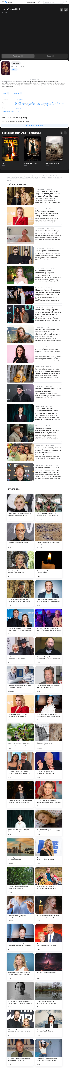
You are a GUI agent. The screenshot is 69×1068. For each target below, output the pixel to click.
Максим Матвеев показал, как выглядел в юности (48, 390)
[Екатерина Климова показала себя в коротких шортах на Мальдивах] (48, 1052)
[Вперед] (65, 132)
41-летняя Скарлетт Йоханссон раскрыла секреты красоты (44, 272)
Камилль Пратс (31, 103)
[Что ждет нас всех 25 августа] (48, 966)
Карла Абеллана (20, 103)
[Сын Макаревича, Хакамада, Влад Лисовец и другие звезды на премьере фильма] (20, 794)
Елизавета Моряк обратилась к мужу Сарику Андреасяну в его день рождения (48, 450)
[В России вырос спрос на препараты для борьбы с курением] (20, 909)
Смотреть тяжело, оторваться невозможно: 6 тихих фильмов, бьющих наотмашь (47, 430)
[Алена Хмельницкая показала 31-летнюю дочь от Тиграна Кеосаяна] (20, 995)
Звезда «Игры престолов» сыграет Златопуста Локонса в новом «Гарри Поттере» (48, 193)
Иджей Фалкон (42, 103)
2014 (12, 66)
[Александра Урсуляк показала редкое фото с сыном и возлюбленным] (48, 1023)
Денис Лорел (51, 103)
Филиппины (18, 108)
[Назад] (61, 132)
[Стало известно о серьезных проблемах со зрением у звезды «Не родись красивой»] (48, 794)
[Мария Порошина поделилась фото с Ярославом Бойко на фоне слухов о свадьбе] (48, 622)
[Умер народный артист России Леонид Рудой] (48, 564)
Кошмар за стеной (30, 163)
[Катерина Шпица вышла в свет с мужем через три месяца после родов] (48, 708)
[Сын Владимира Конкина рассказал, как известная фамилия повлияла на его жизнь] (48, 765)
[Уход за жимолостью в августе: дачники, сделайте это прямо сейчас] (20, 737)
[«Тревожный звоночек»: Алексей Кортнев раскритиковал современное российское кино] (20, 1052)
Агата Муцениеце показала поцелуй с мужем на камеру (47, 252)
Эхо (3, 163)
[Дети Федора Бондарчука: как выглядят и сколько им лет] (20, 536)
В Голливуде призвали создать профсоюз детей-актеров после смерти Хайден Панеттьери (46, 213)
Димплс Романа (23, 105)
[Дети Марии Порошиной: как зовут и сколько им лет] (20, 564)
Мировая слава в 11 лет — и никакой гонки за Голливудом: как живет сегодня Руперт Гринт (48, 470)
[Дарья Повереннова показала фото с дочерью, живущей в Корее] (20, 823)
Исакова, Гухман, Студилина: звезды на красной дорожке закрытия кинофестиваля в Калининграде (47, 292)
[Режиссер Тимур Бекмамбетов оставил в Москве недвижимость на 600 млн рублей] (48, 650)
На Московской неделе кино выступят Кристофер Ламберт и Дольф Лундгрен (47, 332)
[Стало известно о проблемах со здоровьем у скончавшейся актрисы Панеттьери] (20, 507)
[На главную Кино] (9, 2)
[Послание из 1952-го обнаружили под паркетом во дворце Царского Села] (48, 536)
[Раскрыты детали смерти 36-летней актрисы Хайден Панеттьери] (20, 708)
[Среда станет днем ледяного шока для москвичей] (20, 880)
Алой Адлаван (19, 100)
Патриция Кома (50, 105)
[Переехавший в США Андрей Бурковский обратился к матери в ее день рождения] (48, 593)
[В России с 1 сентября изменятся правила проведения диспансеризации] (20, 679)
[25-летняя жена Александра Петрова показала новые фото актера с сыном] (20, 765)
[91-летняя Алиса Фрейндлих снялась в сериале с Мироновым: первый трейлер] (20, 593)
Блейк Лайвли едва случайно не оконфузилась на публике (47, 370)
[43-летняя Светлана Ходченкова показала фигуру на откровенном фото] (48, 909)
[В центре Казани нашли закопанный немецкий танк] (48, 737)
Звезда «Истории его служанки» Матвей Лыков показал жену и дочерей (46, 410)
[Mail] (6, 2)
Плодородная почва (53, 163)
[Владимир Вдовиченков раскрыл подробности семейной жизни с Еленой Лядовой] (20, 622)
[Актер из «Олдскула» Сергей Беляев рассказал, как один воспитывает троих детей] (48, 880)
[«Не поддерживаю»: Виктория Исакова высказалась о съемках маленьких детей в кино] (20, 937)
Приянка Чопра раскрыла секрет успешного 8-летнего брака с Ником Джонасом (48, 312)
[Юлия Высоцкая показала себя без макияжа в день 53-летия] (20, 966)
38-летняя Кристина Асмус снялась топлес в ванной (47, 232)
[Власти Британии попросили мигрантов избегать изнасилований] (20, 851)
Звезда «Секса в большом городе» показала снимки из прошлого (47, 351)
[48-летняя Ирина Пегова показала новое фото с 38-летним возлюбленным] (20, 1023)
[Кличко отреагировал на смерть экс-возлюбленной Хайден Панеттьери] (48, 937)
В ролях (4, 103)
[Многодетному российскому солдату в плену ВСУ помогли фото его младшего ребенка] (48, 507)
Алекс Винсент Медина (36, 105)
